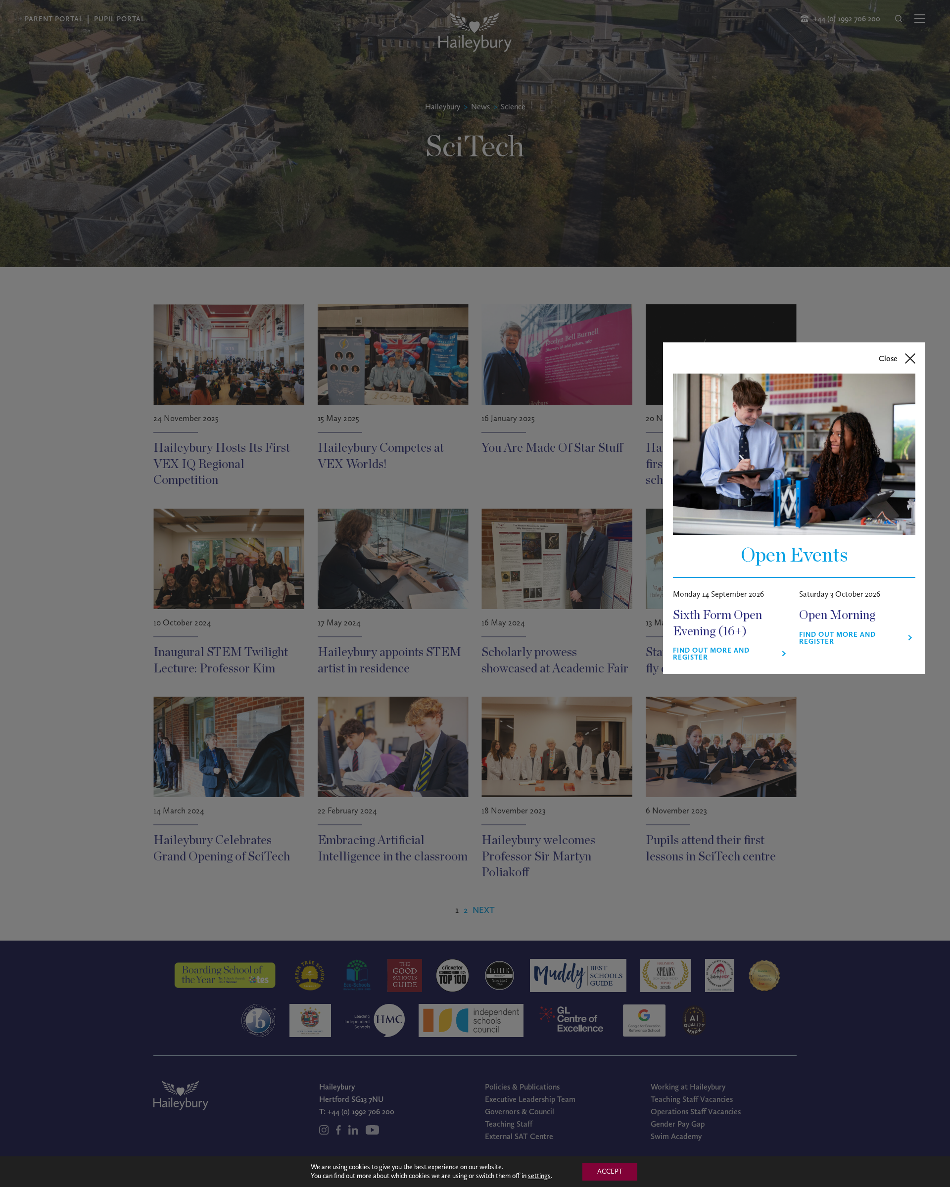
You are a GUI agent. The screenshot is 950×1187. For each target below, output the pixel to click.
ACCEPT (609, 1171)
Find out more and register (711, 654)
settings (539, 1176)
